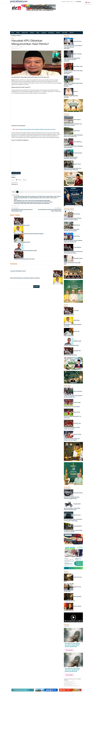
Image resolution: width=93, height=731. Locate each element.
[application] (73, 617)
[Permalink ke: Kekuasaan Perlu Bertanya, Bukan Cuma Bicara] (18, 254)
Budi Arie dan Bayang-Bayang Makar (22, 242)
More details (69, 650)
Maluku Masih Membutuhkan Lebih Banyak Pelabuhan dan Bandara (28, 233)
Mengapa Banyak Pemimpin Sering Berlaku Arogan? (25, 250)
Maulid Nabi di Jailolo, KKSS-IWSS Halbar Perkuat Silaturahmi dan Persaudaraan (31, 203)
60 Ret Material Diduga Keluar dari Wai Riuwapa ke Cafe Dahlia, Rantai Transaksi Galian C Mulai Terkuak (37, 196)
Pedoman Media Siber (68, 684)
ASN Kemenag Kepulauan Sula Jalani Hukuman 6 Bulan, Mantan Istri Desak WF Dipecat (33, 202)
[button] (73, 617)
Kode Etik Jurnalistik (68, 682)
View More (36, 286)
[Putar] (65, 621)
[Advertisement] (46, 22)
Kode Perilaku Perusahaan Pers (70, 683)
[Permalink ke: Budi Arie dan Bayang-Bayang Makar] (18, 237)
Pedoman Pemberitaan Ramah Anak (71, 685)
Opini (12, 38)
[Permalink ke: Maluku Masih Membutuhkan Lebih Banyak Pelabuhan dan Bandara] (18, 229)
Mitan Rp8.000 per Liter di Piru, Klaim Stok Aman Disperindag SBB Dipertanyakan (32, 200)
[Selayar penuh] (81, 621)
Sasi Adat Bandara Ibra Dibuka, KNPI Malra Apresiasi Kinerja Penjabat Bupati (49, 209)
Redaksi (73, 681)
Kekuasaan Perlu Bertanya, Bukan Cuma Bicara (24, 259)
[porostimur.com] (19, 1)
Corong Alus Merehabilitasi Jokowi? (22, 225)
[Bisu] (79, 621)
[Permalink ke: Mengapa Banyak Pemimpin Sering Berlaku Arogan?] (18, 246)
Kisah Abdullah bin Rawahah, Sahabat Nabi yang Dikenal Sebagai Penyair (21, 209)
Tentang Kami (67, 681)
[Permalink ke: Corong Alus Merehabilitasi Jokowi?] (18, 221)
